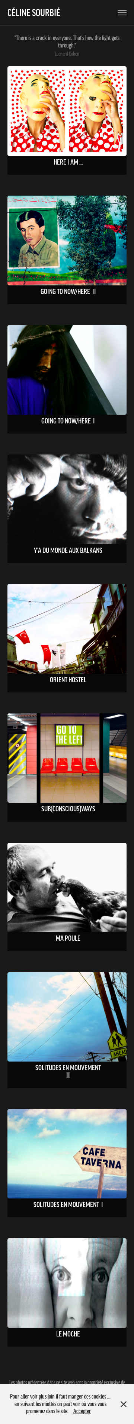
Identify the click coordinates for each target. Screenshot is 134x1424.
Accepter (82, 1411)
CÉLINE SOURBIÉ (30, 12)
